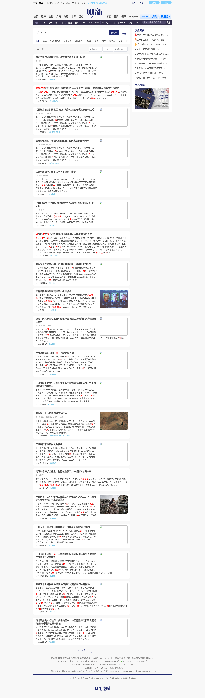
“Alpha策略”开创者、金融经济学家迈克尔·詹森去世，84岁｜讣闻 (66, 204)
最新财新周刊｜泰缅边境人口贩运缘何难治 (155, 44)
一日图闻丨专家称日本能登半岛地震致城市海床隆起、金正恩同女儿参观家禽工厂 (66, 384)
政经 (66, 16)
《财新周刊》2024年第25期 (59, 435)
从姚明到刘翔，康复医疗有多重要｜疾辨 (56, 171)
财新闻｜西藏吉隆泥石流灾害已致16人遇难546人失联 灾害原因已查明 (167, 68)
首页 (35, 16)
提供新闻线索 (115, 678)
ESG (97, 22)
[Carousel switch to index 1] (162, 105)
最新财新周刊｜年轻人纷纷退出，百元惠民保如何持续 (62, 140)
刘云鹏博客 (54, 101)
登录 (133, 2)
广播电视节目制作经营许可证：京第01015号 (89, 664)
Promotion (65, 3)
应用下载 (76, 3)
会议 (57, 3)
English (133, 16)
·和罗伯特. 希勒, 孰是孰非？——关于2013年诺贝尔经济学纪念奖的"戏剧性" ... (78, 88)
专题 (130, 22)
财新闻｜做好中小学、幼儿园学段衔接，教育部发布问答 (63, 264)
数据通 (164, 16)
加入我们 (80, 678)
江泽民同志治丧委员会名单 (49, 444)
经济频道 (53, 310)
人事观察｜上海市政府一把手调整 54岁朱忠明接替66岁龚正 (163, 63)
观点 (81, 16)
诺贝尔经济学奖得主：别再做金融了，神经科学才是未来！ (65, 471)
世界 (73, 16)
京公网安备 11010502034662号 (135, 661)
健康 (77, 22)
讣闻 (137, 22)
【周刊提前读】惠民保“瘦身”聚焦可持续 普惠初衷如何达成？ (66, 109)
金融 (51, 16)
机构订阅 (49, 3)
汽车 (57, 22)
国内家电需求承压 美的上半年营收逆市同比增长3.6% (160, 58)
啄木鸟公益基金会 (92, 678)
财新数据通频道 (54, 132)
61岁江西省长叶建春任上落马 (150, 72)
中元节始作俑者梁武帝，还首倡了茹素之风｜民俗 (60, 57)
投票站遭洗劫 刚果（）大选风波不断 (55, 352)
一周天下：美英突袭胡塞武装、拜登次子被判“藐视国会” (63, 527)
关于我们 (72, 678)
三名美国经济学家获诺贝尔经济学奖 (53, 291)
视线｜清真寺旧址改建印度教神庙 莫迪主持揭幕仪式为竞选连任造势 (66, 320)
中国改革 (121, 22)
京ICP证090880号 (65, 661)
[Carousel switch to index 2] (164, 105)
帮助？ (125, 33)
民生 (90, 22)
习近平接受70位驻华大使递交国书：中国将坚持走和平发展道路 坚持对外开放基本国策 (66, 622)
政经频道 (53, 463)
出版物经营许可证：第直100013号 (120, 664)
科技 (43, 22)
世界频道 (52, 642)
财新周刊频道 (54, 163)
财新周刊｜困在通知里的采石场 (51, 413)
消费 (64, 22)
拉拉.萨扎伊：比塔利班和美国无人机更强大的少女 (64, 233)
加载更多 (81, 650)
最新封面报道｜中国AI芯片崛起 (150, 39)
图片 (116, 16)
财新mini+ (52, 79)
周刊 (154, 16)
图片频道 (52, 344)
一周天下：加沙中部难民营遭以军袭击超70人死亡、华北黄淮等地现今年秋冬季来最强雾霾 (66, 498)
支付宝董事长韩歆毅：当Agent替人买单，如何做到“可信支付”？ (165, 77)
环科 (84, 22)
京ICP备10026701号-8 (81, 661)
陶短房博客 (54, 255)
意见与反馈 (104, 678)
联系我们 (124, 678)
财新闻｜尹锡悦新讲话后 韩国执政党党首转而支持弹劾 (63, 584)
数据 (35, 3)
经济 (43, 16)
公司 (58, 16)
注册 (141, 2)
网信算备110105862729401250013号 (105, 661)
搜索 (113, 33)
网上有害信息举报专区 (97, 3)
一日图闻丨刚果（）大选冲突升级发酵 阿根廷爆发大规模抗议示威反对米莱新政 (66, 556)
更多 (37, 22)
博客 (108, 16)
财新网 (51, 225)
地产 (50, 22)
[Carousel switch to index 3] (167, 105)
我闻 (41, 3)
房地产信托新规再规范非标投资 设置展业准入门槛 (159, 53)
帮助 (83, 3)
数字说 (105, 22)
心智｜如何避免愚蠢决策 (148, 49)
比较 (113, 22)
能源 (70, 22)
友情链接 (132, 678)
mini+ (145, 16)
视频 (123, 16)
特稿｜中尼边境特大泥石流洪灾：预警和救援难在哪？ (160, 34)
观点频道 (52, 194)
